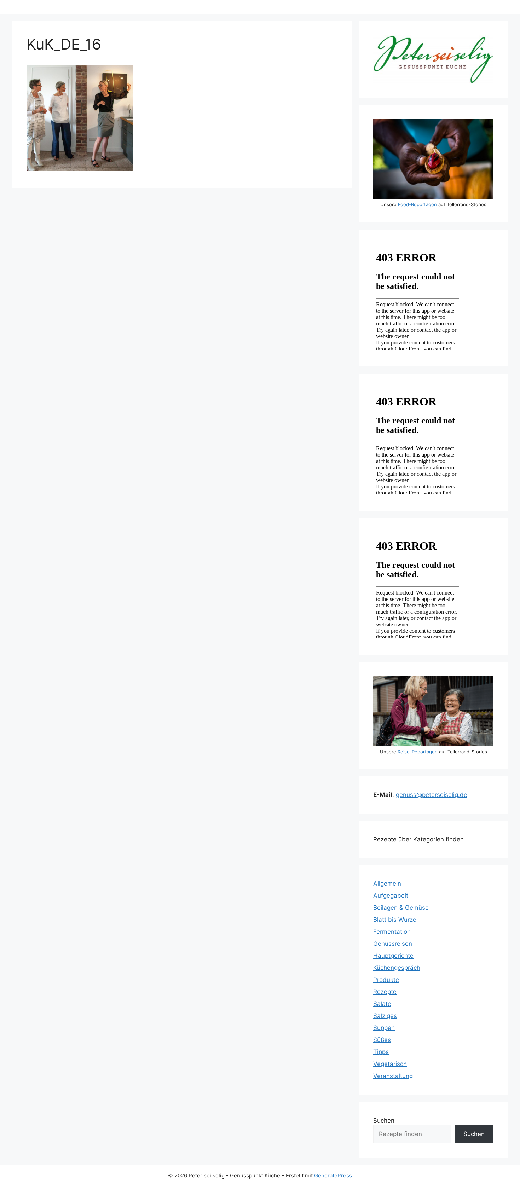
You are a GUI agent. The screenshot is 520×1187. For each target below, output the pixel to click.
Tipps (381, 1051)
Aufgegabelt (390, 895)
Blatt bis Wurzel (395, 919)
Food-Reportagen (417, 204)
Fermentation (392, 931)
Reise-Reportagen (418, 751)
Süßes (382, 1039)
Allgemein (387, 883)
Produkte (386, 979)
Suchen (383, 1120)
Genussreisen (392, 943)
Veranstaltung (393, 1075)
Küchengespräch (396, 967)
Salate (382, 1003)
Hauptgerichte (393, 955)
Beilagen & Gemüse (401, 907)
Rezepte (385, 991)
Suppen (384, 1027)
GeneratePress (333, 1175)
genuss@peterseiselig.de (431, 794)
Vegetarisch (390, 1063)
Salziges (385, 1015)
